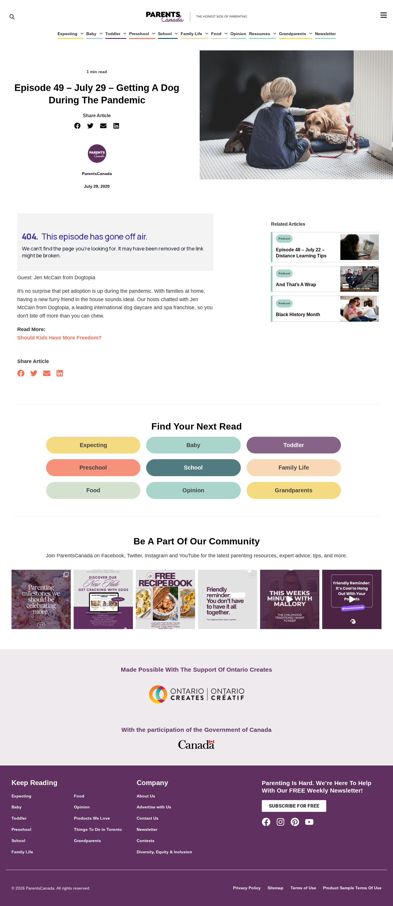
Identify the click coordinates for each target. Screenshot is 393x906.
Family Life (191, 33)
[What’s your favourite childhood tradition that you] (289, 599)
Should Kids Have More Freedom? (59, 338)
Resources (259, 33)
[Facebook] (266, 822)
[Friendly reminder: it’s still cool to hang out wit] (351, 599)
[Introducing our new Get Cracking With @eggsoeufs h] (103, 599)
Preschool (139, 33)
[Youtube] (309, 822)
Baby (91, 33)
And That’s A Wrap (296, 284)
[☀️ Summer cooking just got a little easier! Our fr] (165, 599)
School (165, 33)
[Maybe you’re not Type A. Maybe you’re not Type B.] (227, 599)
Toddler (112, 33)
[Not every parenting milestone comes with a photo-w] (41, 599)
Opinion (238, 33)
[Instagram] (280, 822)
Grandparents (292, 33)
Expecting (67, 33)
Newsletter (325, 33)
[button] (77, 125)
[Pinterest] (295, 822)
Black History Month (298, 314)
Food (216, 33)
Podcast (284, 238)
